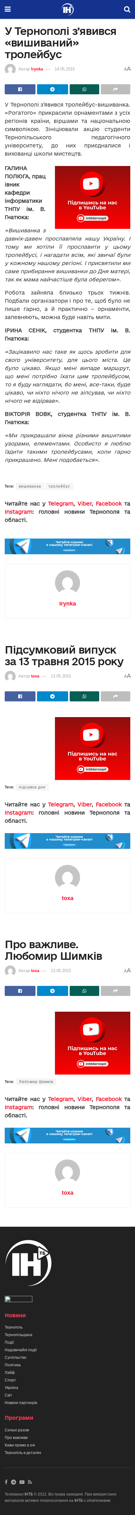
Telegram (60, 503)
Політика (13, 1365)
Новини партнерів (21, 1403)
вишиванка (30, 486)
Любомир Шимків (36, 1082)
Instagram (18, 512)
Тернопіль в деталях (23, 1453)
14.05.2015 (65, 69)
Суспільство (15, 1357)
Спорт (10, 1380)
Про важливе (16, 1437)
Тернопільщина (18, 1335)
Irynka (37, 69)
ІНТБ (28, 1494)
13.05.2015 (61, 676)
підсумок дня (32, 787)
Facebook (109, 503)
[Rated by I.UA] (18, 1300)
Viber (85, 503)
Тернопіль (14, 1327)
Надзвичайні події (21, 1350)
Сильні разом (17, 1430)
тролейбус (59, 486)
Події (9, 1342)
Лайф (10, 1372)
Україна (11, 1387)
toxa (35, 676)
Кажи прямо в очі (20, 1445)
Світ (8, 1395)
